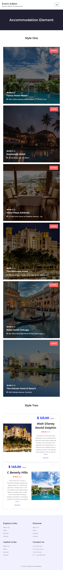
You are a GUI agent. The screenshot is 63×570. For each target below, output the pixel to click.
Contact (5, 536)
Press (5, 530)
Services (6, 533)
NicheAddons (38, 566)
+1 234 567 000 (40, 555)
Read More (45, 458)
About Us (6, 527)
